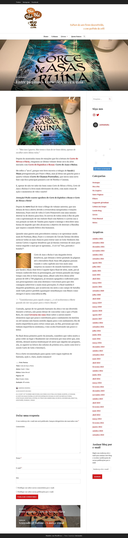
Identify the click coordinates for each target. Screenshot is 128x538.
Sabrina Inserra (24, 388)
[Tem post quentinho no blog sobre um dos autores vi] (102, 132)
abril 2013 (96, 403)
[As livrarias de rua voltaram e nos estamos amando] (102, 156)
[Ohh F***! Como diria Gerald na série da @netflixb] (102, 150)
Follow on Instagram (103, 169)
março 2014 (97, 383)
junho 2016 (96, 335)
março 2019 (97, 303)
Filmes (95, 198)
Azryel (65, 394)
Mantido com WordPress (54, 536)
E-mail (19, 468)
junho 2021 (96, 271)
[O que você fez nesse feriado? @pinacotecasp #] (108, 163)
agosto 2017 (97, 315)
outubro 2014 (97, 371)
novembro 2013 (98, 395)
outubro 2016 (97, 323)
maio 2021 (96, 275)
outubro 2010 (97, 431)
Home (46, 36)
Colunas (54, 36)
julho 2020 (96, 295)
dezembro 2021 (98, 247)
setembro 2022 (98, 243)
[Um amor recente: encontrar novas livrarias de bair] (108, 150)
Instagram (26, 2)
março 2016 (97, 343)
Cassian (72, 394)
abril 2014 (96, 379)
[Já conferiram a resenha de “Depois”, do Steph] (108, 156)
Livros (63, 36)
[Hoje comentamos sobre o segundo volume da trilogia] (96, 132)
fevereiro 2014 (98, 387)
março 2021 (97, 283)
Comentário (20, 426)
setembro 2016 (98, 327)
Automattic (78, 536)
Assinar (97, 477)
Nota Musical (97, 218)
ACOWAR (58, 394)
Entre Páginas (21, 77)
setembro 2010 (98, 435)
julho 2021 (96, 267)
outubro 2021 (97, 255)
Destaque (20, 398)
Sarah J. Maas (30, 400)
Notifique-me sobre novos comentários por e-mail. (36, 488)
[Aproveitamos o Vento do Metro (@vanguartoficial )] (96, 150)
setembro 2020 (98, 291)
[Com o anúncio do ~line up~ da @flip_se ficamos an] (96, 163)
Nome (18, 458)
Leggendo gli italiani (100, 202)
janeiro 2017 (97, 319)
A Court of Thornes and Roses (28, 394)
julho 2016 (96, 331)
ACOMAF (44, 394)
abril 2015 (96, 363)
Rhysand (20, 400)
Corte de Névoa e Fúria (63, 396)
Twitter (18, 2)
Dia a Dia (95, 186)
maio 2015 (96, 359)
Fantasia (29, 398)
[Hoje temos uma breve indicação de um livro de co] (96, 144)
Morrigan (66, 398)
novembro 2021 (98, 251)
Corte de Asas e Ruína (25, 396)
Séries (94, 222)
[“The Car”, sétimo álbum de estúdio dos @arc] (108, 132)
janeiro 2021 (97, 287)
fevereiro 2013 (98, 407)
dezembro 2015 (98, 347)
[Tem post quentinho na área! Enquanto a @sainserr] (108, 138)
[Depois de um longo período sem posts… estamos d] (108, 144)
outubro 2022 (97, 239)
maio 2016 (96, 339)
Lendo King (97, 210)
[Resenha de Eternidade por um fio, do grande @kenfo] (102, 138)
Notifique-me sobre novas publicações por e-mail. (36, 492)
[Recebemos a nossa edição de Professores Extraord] (96, 156)
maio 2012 (96, 411)
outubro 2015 (97, 351)
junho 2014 (96, 375)
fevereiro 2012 (98, 423)
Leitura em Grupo (99, 206)
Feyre (35, 398)
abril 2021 (96, 279)
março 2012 (97, 419)
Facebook (35, 2)
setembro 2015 (98, 355)
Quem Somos (76, 36)
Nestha (74, 398)
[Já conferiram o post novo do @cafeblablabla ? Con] (102, 144)
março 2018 (97, 307)
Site (17, 478)
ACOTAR (51, 394)
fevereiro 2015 (98, 367)
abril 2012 (96, 415)
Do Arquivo (96, 190)
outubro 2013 (97, 399)
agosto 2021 (97, 263)
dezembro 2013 (98, 391)
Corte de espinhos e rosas (43, 396)
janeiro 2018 (97, 311)
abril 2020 (96, 299)
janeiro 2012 (97, 427)
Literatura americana (47, 398)
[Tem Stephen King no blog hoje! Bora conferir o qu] (96, 138)
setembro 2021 (98, 259)
